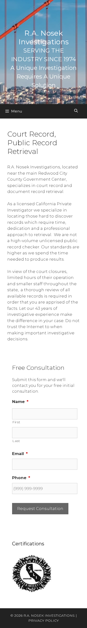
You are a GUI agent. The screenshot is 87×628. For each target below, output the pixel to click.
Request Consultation (40, 508)
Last (16, 441)
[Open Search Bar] (76, 111)
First (16, 422)
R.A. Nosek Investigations (44, 37)
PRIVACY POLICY (43, 620)
